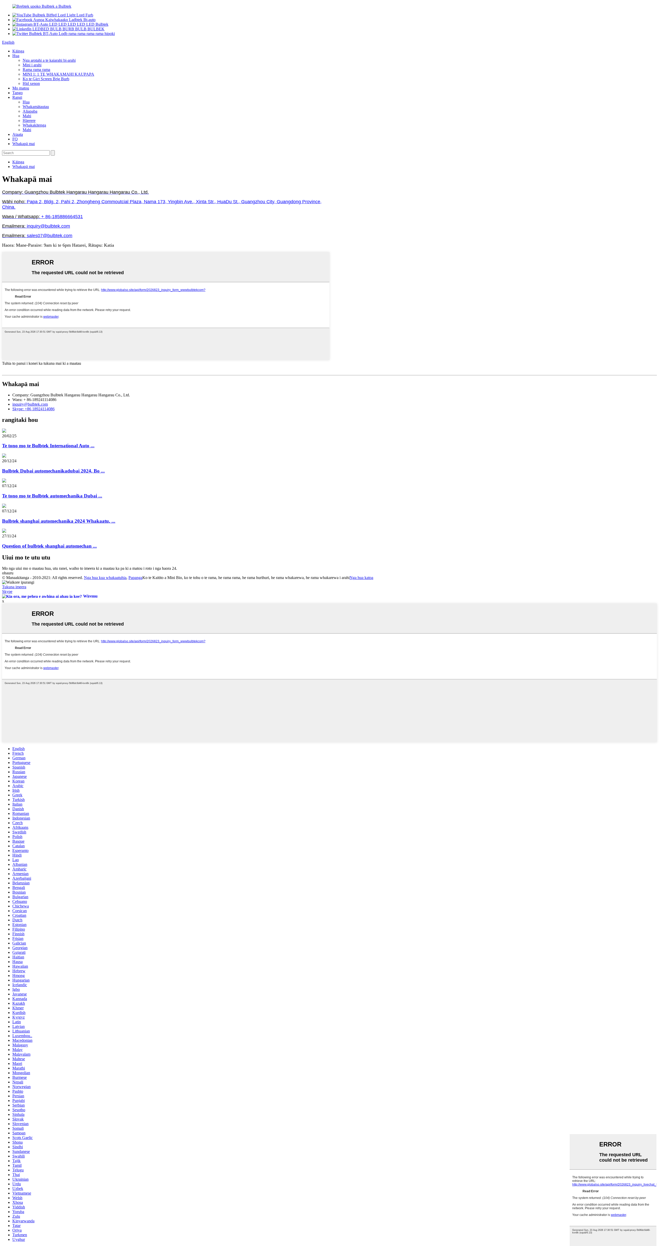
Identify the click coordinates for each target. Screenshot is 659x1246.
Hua (15, 56)
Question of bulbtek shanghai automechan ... (49, 546)
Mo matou (20, 88)
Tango (17, 93)
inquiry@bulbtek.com (30, 404)
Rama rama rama (36, 69)
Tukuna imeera (14, 587)
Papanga (135, 577)
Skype (7, 591)
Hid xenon (31, 83)
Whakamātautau (36, 106)
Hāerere (29, 120)
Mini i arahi (32, 65)
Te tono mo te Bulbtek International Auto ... (48, 445)
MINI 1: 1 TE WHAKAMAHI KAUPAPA (58, 74)
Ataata (17, 134)
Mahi (27, 116)
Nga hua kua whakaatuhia (105, 577)
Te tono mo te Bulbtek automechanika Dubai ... (52, 496)
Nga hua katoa (361, 577)
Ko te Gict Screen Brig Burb (46, 79)
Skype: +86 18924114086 (33, 409)
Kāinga (18, 51)
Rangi (17, 97)
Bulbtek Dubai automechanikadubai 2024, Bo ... (53, 471)
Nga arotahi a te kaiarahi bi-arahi (49, 60)
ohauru (7, 573)
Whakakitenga (34, 125)
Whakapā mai (23, 143)
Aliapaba (30, 111)
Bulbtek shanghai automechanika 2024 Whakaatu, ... (58, 521)
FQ (15, 139)
